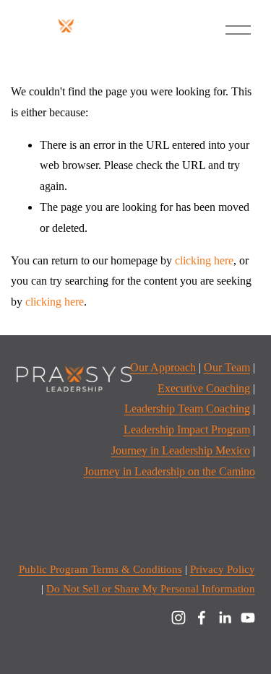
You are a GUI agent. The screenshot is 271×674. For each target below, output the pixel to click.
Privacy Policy (222, 569)
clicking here (204, 260)
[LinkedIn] (225, 617)
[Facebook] (201, 617)
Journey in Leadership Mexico (180, 450)
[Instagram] (178, 617)
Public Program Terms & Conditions (100, 569)
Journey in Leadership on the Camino (169, 471)
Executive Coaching (204, 388)
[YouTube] (248, 617)
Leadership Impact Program (187, 429)
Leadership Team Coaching (187, 408)
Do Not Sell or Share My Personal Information (150, 589)
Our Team (227, 367)
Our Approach (163, 367)
